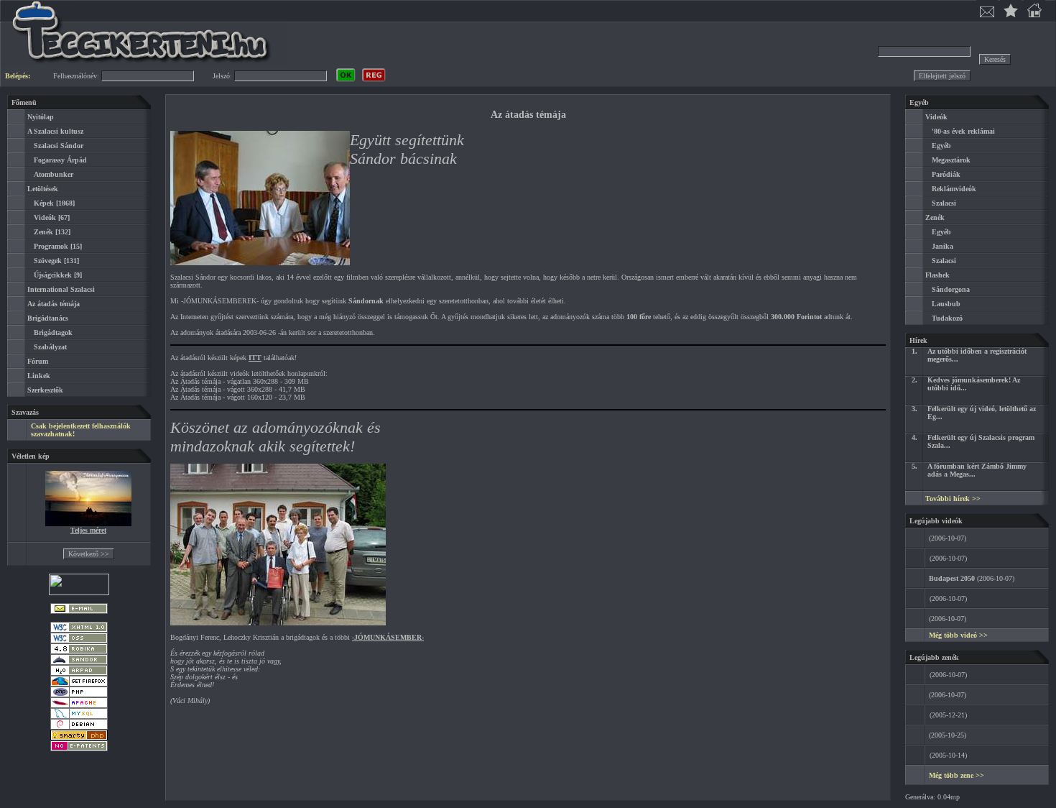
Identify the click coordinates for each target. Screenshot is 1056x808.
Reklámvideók (954, 189)
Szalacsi (944, 203)
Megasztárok (951, 160)
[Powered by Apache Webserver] (79, 706)
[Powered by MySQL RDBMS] (79, 716)
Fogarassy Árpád (60, 160)
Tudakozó (947, 318)
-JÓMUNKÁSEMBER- (388, 637)
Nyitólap (40, 117)
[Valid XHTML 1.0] (79, 630)
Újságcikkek (53, 275)
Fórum (37, 361)
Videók (45, 217)
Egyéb (941, 146)
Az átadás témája (53, 304)
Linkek (38, 376)
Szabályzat (50, 347)
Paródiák (946, 174)
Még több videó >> (958, 635)
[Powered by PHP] (79, 695)
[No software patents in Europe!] (79, 749)
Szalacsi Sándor (58, 146)
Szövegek (48, 261)
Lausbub (946, 304)
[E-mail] (79, 611)
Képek (44, 203)
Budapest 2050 (952, 578)
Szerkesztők (45, 390)
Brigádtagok (53, 332)
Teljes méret (88, 530)
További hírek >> (953, 498)
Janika (942, 246)
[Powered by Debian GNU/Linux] (79, 727)
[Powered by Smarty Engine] (79, 738)
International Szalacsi (61, 289)
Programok (51, 246)
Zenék (43, 232)
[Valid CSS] (79, 641)
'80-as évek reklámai (963, 131)
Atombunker (53, 174)
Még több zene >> (956, 775)
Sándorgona (951, 289)
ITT (255, 358)
